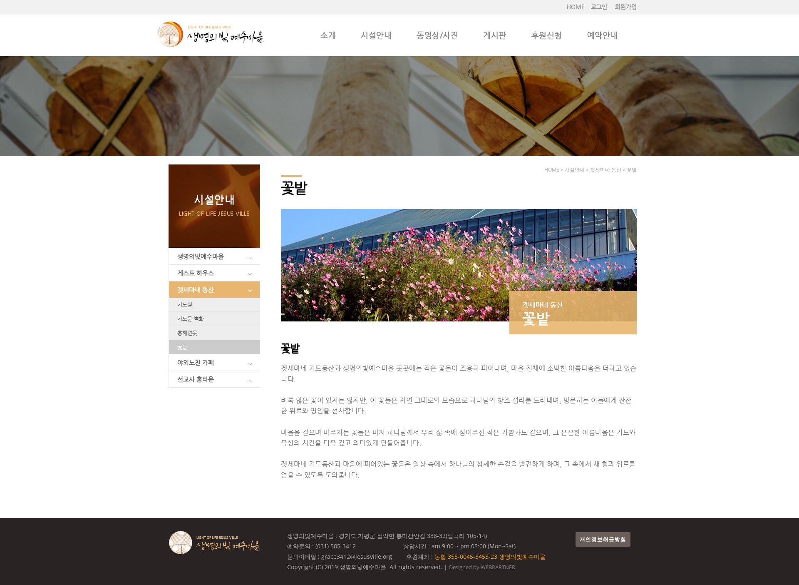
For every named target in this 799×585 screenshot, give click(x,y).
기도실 (184, 304)
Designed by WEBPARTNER (482, 567)
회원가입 (626, 6)
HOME (576, 6)
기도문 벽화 (190, 319)
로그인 (599, 6)
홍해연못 (187, 333)
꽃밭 (182, 347)
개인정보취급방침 (603, 539)
